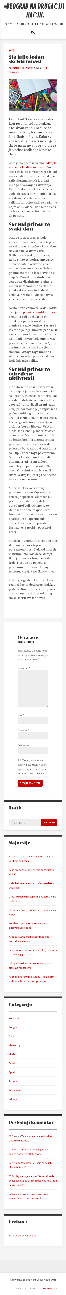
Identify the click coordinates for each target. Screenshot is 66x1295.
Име (21, 715)
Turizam (13, 1081)
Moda (12, 1054)
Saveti (12, 50)
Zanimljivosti (15, 1090)
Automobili (15, 1018)
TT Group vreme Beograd (22, 1235)
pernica (28, 312)
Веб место (23, 745)
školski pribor (45, 312)
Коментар (24, 668)
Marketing (14, 1045)
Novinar (38, 68)
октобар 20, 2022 (20, 68)
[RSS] (33, 33)
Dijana (15, 1194)
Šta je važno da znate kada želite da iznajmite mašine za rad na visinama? (33, 1181)
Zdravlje (13, 1099)
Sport (12, 1072)
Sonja (15, 1149)
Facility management (23, 1176)
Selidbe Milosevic (21, 1163)
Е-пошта (23, 730)
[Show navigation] (6, 6)
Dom (11, 1036)
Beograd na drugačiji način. (35, 10)
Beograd (13, 1027)
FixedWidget (50, 1288)
